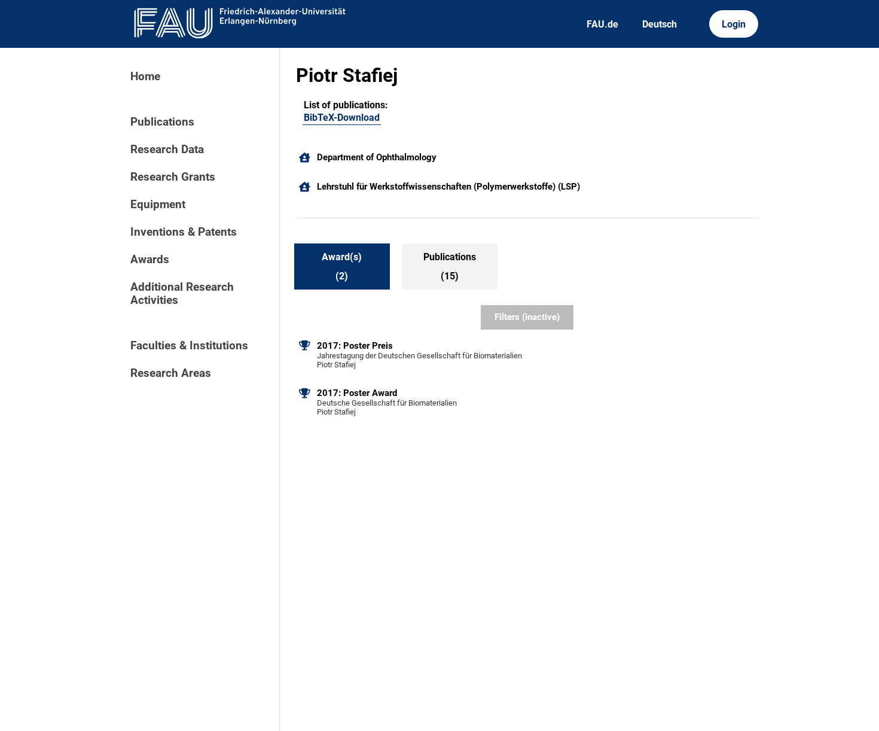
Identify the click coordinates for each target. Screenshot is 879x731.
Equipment (157, 204)
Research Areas (170, 373)
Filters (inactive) (527, 317)
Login (734, 24)
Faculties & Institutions (189, 345)
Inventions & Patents (183, 232)
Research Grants (172, 177)
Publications (162, 122)
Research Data (167, 149)
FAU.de (602, 24)
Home (145, 76)
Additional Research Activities (182, 294)
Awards (149, 259)
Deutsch (659, 24)
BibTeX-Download (342, 117)
